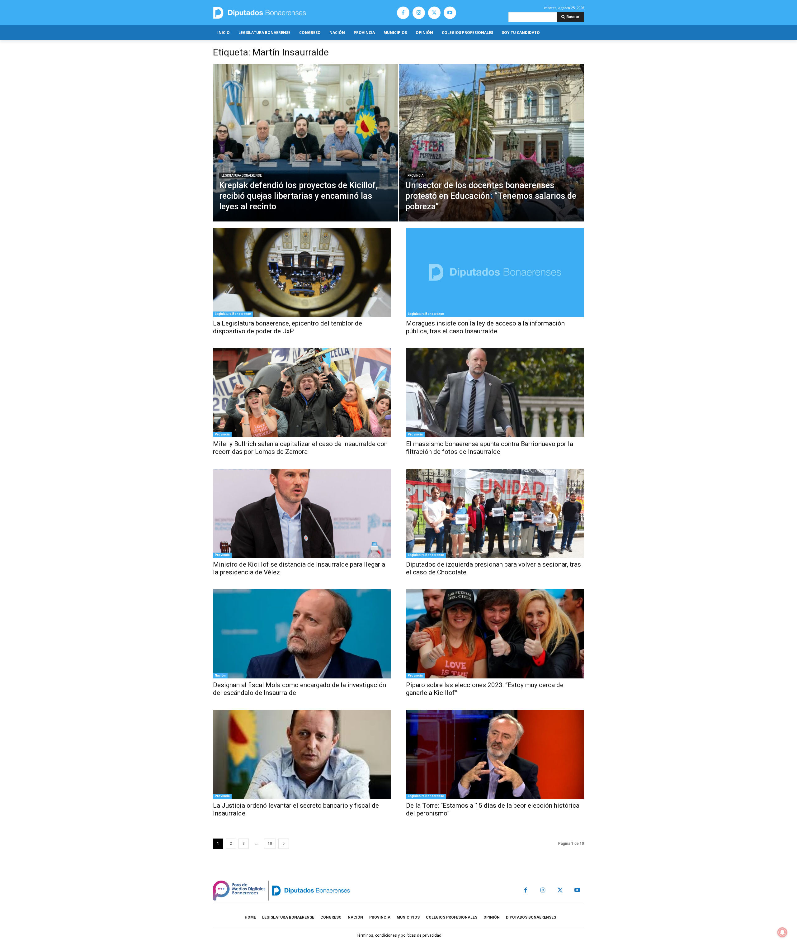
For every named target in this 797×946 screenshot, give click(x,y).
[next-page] (283, 844)
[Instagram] (419, 13)
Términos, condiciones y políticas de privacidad (398, 935)
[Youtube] (450, 13)
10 (270, 843)
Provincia (415, 175)
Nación (220, 675)
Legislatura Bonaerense (241, 175)
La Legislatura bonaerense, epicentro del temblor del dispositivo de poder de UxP (288, 327)
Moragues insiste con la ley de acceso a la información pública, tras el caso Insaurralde (485, 327)
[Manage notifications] (782, 932)
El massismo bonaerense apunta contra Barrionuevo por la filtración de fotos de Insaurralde (489, 447)
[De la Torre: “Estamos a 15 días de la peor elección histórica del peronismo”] (495, 754)
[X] (434, 13)
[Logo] (289, 12)
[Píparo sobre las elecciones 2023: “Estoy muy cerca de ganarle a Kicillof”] (495, 633)
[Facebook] (403, 13)
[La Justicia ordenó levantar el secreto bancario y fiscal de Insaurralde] (302, 754)
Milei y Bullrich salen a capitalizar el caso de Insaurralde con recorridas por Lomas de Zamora (300, 447)
